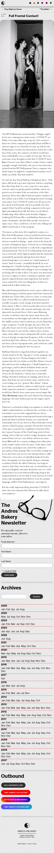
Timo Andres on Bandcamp (16, 807)
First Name (6, 552)
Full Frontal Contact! (24, 16)
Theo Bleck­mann (9, 396)
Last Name (6, 561)
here (4, 162)
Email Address (8, 542)
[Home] (3, 3)
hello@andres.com (13, 785)
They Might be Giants (12, 9)
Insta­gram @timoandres (15, 799)
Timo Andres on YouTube (16, 792)
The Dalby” (46, 9)
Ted (24, 180)
